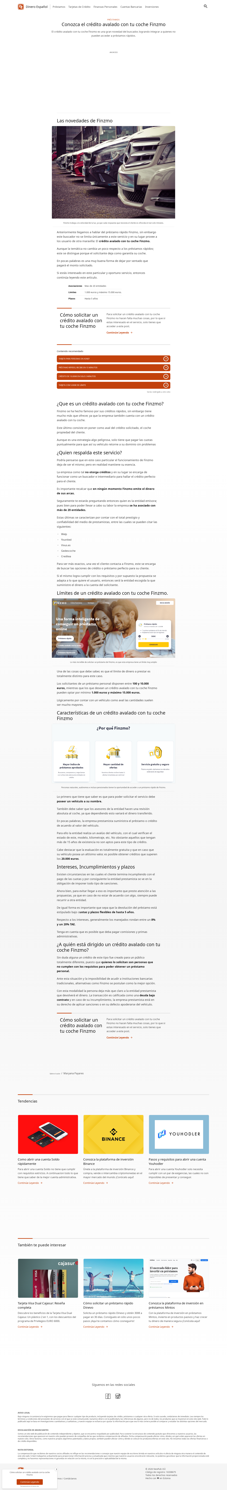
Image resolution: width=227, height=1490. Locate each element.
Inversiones (152, 6)
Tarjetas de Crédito (79, 6)
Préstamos (59, 6)
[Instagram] (118, 1397)
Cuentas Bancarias (131, 6)
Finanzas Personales (105, 6)
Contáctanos (70, 1478)
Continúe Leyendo (118, 332)
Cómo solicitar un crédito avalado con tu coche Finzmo (81, 320)
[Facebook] (109, 1397)
